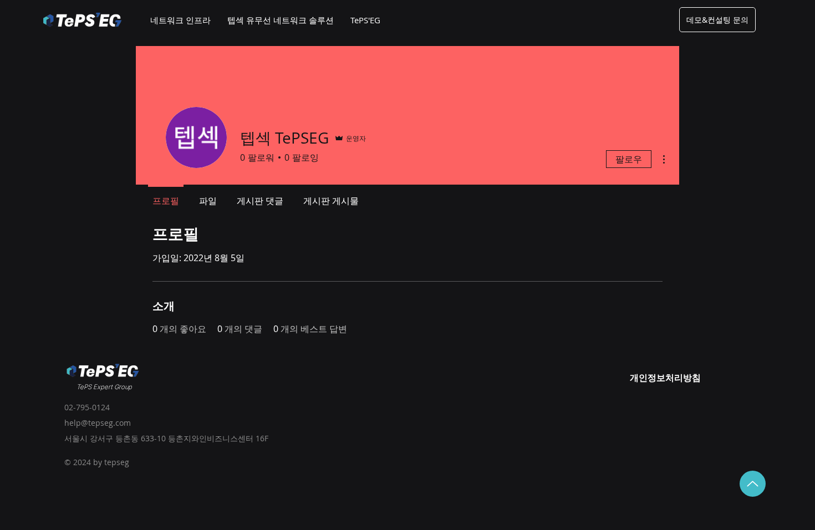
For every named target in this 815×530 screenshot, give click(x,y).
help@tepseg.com (97, 422)
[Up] (753, 484)
